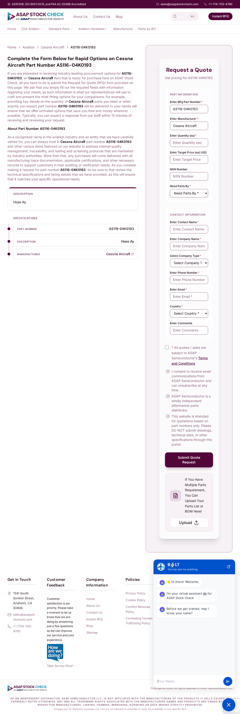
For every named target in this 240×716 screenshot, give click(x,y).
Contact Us (101, 16)
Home (12, 29)
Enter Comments (181, 323)
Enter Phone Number (184, 272)
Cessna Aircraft (52, 47)
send (228, 681)
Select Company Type (185, 256)
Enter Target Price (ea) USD (188, 152)
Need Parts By (180, 186)
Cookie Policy (135, 600)
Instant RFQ (220, 16)
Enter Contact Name (184, 222)
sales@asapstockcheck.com (180, 4)
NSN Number (179, 169)
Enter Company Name (185, 239)
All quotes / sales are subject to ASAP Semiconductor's (190, 355)
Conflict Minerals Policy (138, 609)
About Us (80, 16)
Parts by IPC (147, 29)
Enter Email (178, 289)
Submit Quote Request (189, 459)
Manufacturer (123, 29)
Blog (119, 16)
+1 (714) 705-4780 (22, 628)
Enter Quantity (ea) (183, 135)
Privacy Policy (135, 593)
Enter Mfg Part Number (186, 102)
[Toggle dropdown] (41, 29)
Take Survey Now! (60, 666)
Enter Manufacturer (184, 118)
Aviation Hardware (92, 29)
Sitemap (92, 632)
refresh (228, 567)
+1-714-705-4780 (220, 4)
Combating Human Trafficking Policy (139, 620)
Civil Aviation (31, 29)
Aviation (28, 47)
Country (176, 306)
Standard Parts (59, 29)
